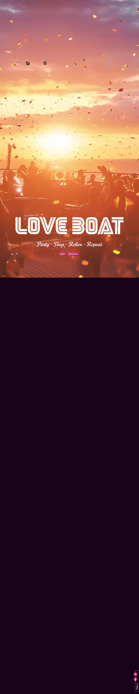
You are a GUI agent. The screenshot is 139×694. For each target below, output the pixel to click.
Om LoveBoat (73, 254)
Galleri (63, 254)
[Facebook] (135, 679)
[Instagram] (135, 674)
